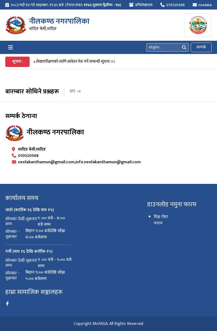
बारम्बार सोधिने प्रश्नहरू (32, 91)
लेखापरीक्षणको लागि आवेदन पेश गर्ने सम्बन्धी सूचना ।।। (75, 62)
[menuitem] (63, 5)
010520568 (175, 5)
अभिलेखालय (143, 5)
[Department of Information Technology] (15, 25)
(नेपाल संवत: (93, 5)
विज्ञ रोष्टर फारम (161, 220)
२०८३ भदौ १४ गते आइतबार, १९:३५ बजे (37, 5)
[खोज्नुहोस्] (184, 47)
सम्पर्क (201, 47)
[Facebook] (7, 303)
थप (72, 91)
